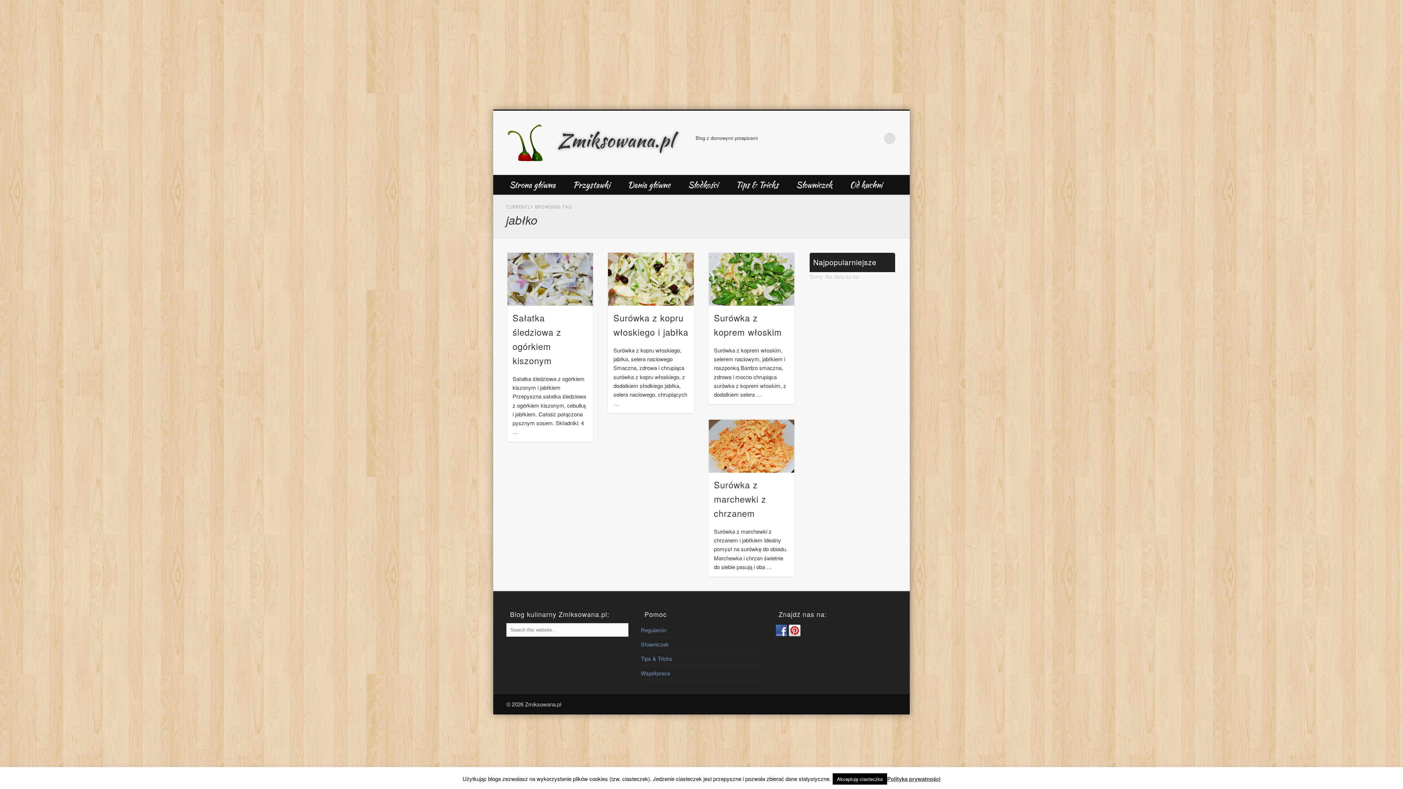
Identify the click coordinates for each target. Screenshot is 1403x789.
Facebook (859, 138)
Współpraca (655, 673)
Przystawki (591, 185)
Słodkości (703, 185)
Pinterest (875, 138)
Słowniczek (814, 185)
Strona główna (532, 185)
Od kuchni (866, 185)
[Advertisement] (701, 55)
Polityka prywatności (913, 779)
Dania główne (649, 185)
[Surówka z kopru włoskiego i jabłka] (650, 279)
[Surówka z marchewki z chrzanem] (751, 446)
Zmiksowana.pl (616, 140)
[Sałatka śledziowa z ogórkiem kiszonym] (550, 279)
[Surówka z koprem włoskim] (751, 279)
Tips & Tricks (757, 185)
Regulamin (653, 630)
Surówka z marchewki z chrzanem (740, 498)
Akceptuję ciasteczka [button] (860, 778)
